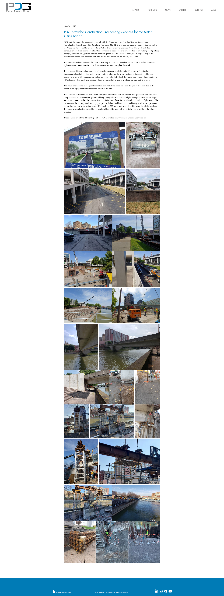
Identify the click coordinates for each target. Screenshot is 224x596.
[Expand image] (94, 145)
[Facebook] (166, 591)
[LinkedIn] (157, 591)
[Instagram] (161, 591)
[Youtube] (170, 591)
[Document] (53, 591)
